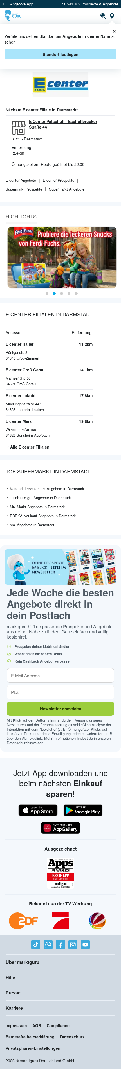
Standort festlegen (61, 54)
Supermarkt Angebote (66, 189)
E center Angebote (21, 180)
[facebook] (60, 944)
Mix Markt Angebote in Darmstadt (37, 506)
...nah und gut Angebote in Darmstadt (40, 497)
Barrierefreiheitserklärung (30, 1037)
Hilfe (10, 977)
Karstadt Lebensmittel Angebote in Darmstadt (47, 488)
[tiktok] (35, 944)
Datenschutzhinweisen (25, 742)
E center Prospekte (58, 180)
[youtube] (85, 944)
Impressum (16, 1025)
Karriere (14, 1008)
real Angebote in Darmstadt (32, 524)
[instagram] (72, 944)
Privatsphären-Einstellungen (33, 1048)
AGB (36, 1025)
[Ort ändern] (111, 15)
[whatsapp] (48, 944)
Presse (13, 992)
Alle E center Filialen (30, 447)
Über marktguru (22, 962)
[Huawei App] (60, 828)
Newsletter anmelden (60, 709)
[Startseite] (14, 16)
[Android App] (83, 810)
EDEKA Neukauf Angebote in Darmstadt (43, 515)
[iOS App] (38, 810)
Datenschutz (72, 1037)
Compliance (58, 1025)
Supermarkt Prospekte (24, 189)
